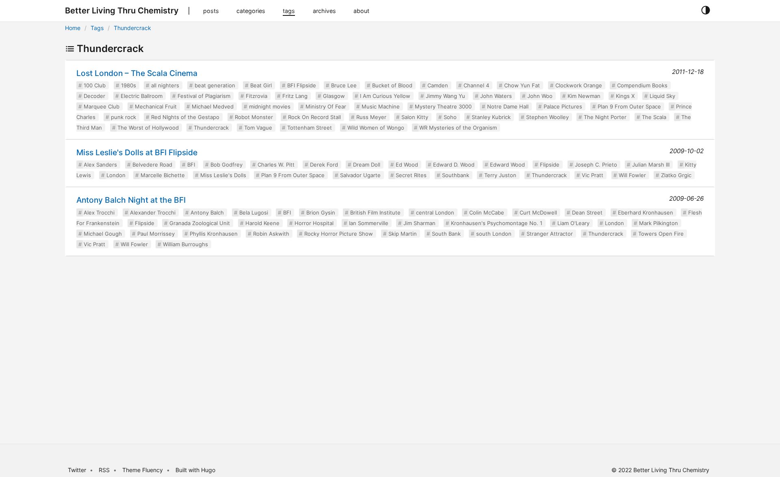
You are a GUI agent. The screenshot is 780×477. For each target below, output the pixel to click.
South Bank (446, 233)
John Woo (539, 96)
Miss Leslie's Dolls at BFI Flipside (136, 152)
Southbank (455, 175)
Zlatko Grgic (676, 175)
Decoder (94, 96)
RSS (104, 469)
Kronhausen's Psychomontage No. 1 (496, 223)
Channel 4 (476, 85)
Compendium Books (642, 85)
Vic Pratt (592, 175)
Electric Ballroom (141, 96)
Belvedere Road (152, 164)
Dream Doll (366, 164)
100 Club (95, 85)
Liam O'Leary (573, 223)
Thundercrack (132, 27)
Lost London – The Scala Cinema (136, 73)
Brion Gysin (320, 212)
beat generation (215, 85)
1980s (128, 85)
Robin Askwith (271, 233)
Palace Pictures (563, 106)
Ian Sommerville (368, 223)
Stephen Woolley (547, 117)
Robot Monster (254, 117)
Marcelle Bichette (163, 175)
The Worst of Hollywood (148, 127)
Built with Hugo (195, 469)
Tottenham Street (309, 127)
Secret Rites (411, 175)
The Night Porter (605, 117)
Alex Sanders (100, 164)
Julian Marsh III (651, 164)
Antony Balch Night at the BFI (131, 200)
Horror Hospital (314, 223)
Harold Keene (262, 223)
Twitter (77, 469)
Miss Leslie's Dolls (223, 175)
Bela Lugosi (253, 212)
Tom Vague (258, 127)
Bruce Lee (344, 85)
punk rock (123, 117)
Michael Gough (103, 233)
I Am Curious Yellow (385, 96)
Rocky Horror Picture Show (338, 233)
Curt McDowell (538, 212)
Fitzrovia (256, 96)
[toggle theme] (705, 10)
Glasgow (334, 96)
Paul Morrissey (156, 233)
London (116, 175)
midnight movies (269, 106)
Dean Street (587, 212)
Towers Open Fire (661, 233)
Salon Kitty (414, 117)
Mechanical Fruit (156, 106)
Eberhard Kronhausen (645, 212)
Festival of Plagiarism (204, 96)
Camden (437, 85)
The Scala (654, 117)
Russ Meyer (371, 117)
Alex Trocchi (99, 212)
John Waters (496, 96)
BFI (191, 164)
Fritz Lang (295, 96)
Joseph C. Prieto (596, 164)
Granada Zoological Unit (199, 223)
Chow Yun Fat (522, 85)
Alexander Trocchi (153, 212)
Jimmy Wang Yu (445, 96)
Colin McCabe (486, 212)
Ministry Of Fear (326, 106)
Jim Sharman (419, 223)
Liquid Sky (662, 96)
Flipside (549, 164)
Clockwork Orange (578, 85)
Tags (97, 27)
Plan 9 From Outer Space (629, 106)
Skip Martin (402, 233)
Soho (450, 117)
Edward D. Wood (453, 164)
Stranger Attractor (549, 233)
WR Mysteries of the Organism (458, 127)
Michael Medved (213, 106)
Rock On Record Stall (314, 117)
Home (72, 27)
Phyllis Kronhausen (214, 233)
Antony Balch (207, 212)
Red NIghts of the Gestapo (185, 117)
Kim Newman (584, 96)
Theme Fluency (143, 469)
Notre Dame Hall (508, 106)
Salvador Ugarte (360, 175)
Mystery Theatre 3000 (443, 106)
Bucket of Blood (392, 85)
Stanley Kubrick (491, 117)
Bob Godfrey (226, 164)
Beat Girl (261, 85)
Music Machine (381, 106)
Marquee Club (101, 106)
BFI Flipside (301, 85)
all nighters (165, 85)
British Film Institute (375, 212)
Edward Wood (507, 164)
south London (493, 233)
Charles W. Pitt (276, 164)
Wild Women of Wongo (375, 127)
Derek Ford (324, 164)
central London (435, 212)
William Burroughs (185, 244)
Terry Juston (500, 175)
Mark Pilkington (658, 223)
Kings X (625, 96)
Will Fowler (632, 175)
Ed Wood (407, 164)
